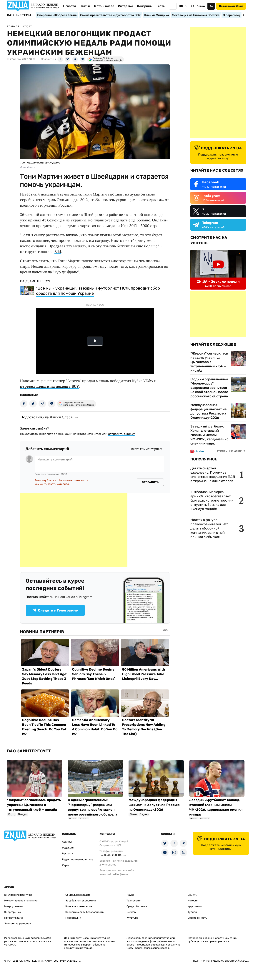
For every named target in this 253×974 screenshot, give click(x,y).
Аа (211, 6)
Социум (192, 894)
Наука (130, 894)
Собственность (197, 917)
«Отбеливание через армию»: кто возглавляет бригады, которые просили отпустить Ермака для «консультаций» (212, 500)
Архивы (67, 841)
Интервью (125, 6)
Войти (201, 6)
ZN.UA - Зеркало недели (218, 282)
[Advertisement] (73, 530)
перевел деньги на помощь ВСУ (49, 386)
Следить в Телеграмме (58, 610)
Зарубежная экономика (80, 900)
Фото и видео (104, 6)
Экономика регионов (17, 923)
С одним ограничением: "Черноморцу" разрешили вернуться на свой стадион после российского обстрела (209, 387)
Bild (57, 251)
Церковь (131, 912)
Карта (65, 865)
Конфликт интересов (78, 906)
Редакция (68, 847)
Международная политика (21, 900)
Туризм (192, 912)
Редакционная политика (77, 859)
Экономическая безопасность (84, 912)
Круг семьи (195, 906)
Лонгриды (144, 6)
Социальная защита (78, 894)
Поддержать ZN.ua (231, 6)
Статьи (85, 6)
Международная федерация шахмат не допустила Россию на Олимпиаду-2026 (208, 411)
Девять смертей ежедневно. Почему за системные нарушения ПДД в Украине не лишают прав (212, 474)
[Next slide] (243, 15)
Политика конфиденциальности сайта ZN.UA (221, 961)
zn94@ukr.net (107, 864)
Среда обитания (136, 906)
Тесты (160, 6)
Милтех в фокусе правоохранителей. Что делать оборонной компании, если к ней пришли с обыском (209, 528)
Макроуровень (13, 906)
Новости (69, 6)
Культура (132, 917)
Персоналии (73, 917)
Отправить (150, 482)
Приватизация (13, 917)
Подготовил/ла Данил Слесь (46, 417)
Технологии (134, 900)
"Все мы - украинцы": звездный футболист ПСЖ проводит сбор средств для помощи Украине (98, 291)
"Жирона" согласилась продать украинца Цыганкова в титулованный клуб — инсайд (209, 361)
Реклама (67, 853)
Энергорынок (12, 912)
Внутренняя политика (18, 894)
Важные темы (19, 15)
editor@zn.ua (120, 874)
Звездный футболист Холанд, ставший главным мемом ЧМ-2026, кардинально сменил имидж (209, 434)
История (193, 900)
